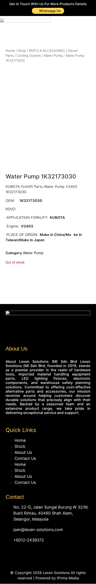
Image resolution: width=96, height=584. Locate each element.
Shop (22, 51)
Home (10, 51)
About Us (23, 452)
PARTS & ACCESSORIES (47, 51)
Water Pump (53, 56)
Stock (20, 446)
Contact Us (25, 458)
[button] (86, 27)
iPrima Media (68, 578)
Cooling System (29, 56)
